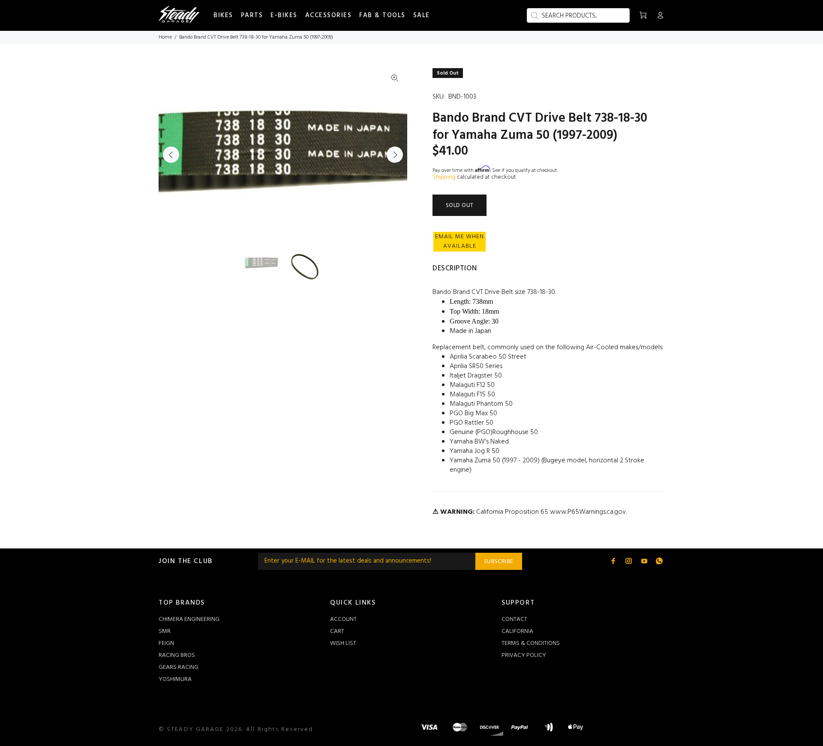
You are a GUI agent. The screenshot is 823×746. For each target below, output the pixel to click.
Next (395, 155)
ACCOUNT (343, 619)
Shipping (444, 177)
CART (337, 631)
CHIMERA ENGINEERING (189, 619)
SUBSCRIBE (499, 561)
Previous (171, 155)
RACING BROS (177, 655)
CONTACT (514, 619)
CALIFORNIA (517, 631)
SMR (165, 631)
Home (165, 37)
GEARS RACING (178, 667)
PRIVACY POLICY (524, 655)
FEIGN (166, 643)
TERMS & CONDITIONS (531, 643)
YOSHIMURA (175, 679)
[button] (460, 241)
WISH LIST (343, 643)
